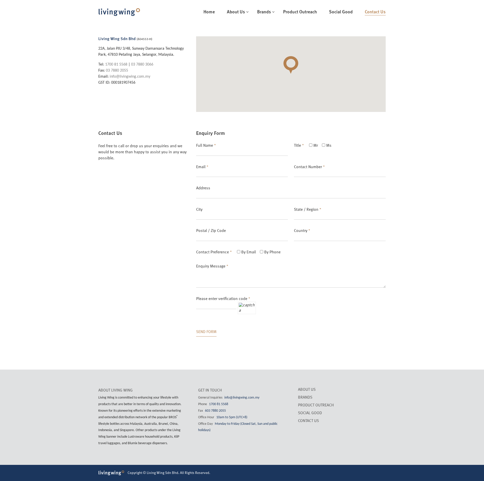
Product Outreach (300, 12)
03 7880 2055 (117, 71)
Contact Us (375, 12)
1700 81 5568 (116, 65)
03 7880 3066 (142, 65)
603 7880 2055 (215, 411)
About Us (236, 12)
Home (209, 12)
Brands (264, 12)
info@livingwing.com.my (130, 77)
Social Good (341, 12)
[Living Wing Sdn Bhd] (119, 10)
